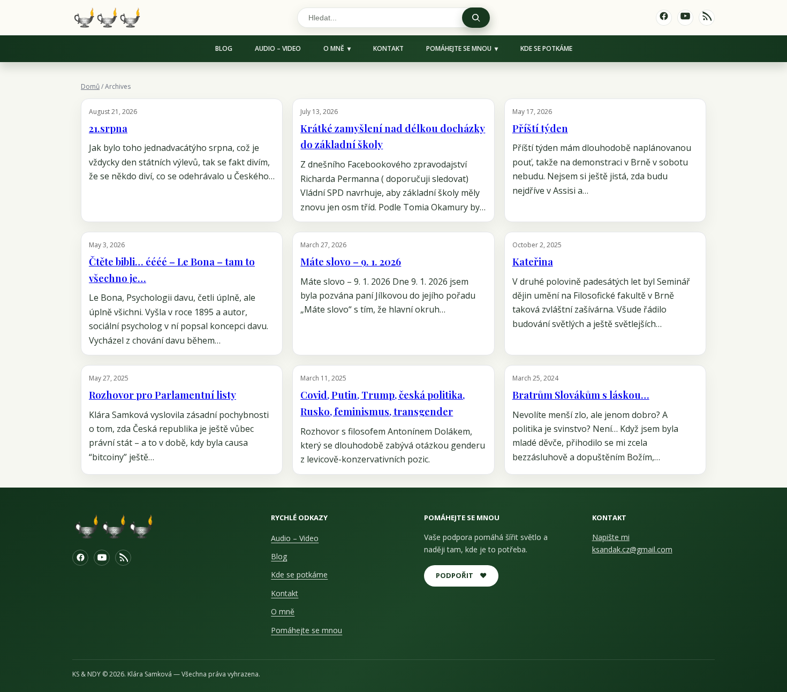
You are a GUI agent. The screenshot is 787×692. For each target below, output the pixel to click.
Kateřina (532, 261)
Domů (90, 86)
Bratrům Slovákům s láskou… (580, 394)
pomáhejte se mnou (458, 48)
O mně (333, 48)
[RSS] (123, 558)
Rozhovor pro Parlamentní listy (162, 394)
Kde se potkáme (546, 48)
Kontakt (388, 48)
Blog (223, 48)
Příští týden (540, 128)
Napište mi (611, 537)
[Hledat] (476, 17)
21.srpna (108, 128)
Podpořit (461, 575)
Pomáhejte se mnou (306, 630)
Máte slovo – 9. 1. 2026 (350, 261)
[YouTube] (102, 558)
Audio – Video (278, 48)
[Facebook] (80, 558)
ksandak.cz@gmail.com (632, 549)
